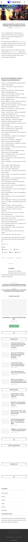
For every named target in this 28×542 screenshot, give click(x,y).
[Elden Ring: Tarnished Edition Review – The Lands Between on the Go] (5, 404)
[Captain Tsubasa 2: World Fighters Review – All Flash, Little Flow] (5, 396)
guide (3, 258)
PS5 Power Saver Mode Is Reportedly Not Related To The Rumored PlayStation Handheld (19, 381)
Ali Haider (10, 27)
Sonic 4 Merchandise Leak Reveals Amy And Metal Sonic (18, 372)
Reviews (3, 507)
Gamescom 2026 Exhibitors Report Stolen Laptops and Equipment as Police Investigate (17, 355)
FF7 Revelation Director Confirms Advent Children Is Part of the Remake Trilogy (18, 364)
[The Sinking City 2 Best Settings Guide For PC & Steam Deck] (14, 307)
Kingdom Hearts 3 (22, 41)
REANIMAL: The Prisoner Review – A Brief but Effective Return (19, 430)
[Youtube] (15, 532)
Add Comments (14, 326)
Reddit (6, 244)
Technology (4, 510)
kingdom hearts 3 (10, 258)
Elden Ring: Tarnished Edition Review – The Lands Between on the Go (18, 404)
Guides (3, 503)
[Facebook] (9, 532)
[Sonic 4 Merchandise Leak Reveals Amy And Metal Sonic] (5, 373)
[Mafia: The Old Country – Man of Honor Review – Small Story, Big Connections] (5, 412)
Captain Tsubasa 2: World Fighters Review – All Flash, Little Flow (17, 395)
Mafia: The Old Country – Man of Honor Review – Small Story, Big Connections (18, 412)
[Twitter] (12, 532)
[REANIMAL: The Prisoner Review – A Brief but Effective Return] (5, 431)
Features (3, 496)
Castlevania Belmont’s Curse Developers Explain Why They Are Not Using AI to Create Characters (18, 345)
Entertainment (4, 493)
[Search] (26, 2)
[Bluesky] (19, 532)
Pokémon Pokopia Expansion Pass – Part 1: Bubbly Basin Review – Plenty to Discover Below (18, 421)
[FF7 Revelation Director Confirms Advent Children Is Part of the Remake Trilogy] (5, 365)
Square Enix (18, 258)
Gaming (3, 500)
